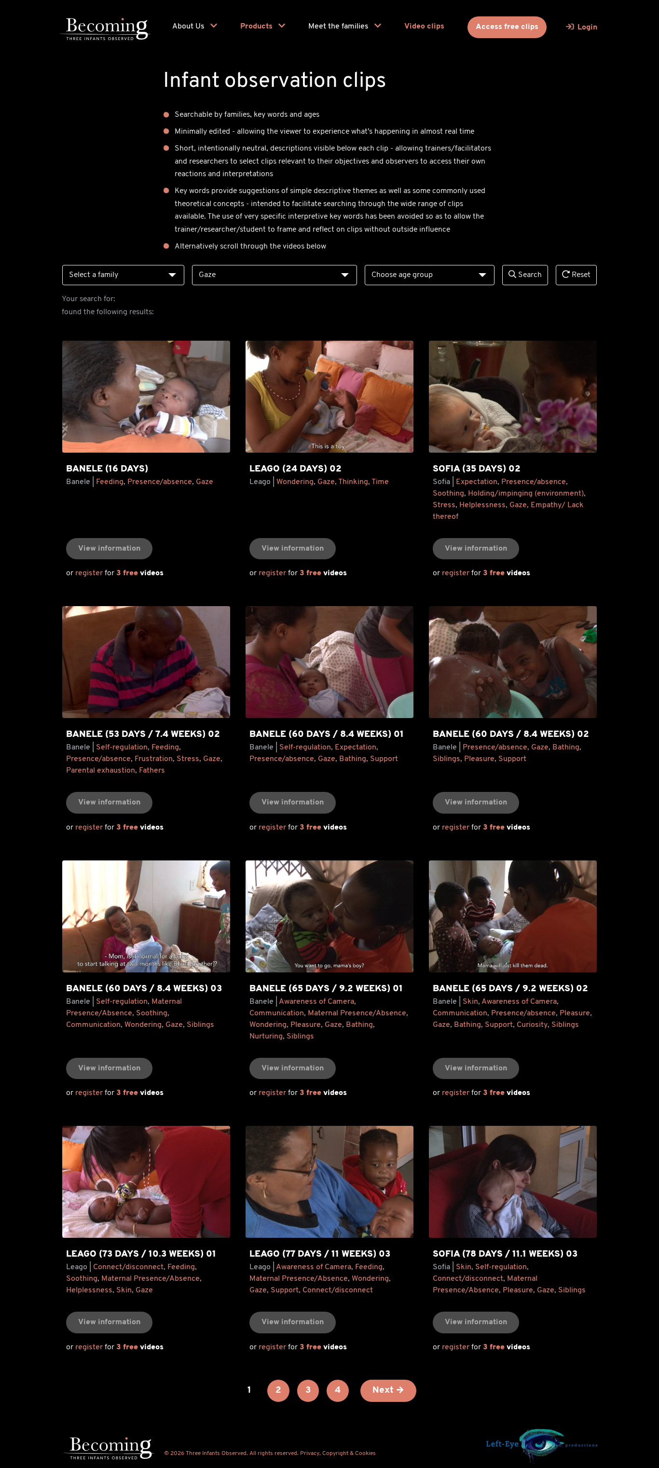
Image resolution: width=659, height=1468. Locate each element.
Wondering (295, 482)
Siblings (446, 759)
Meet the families (339, 26)
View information (109, 549)
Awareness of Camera (316, 1002)
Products (257, 26)
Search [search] (529, 275)
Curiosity (532, 1025)
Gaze (204, 482)
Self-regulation (122, 747)
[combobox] (123, 275)
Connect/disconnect (128, 1267)
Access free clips (507, 27)
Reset (580, 275)
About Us (189, 26)
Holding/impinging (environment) (526, 494)
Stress (444, 505)
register (89, 573)
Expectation (476, 482)
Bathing (352, 759)
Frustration (154, 759)
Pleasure (479, 759)
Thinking (353, 482)
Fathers (152, 771)
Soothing (448, 494)
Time (380, 482)
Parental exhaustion (100, 771)
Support (384, 759)
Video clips (424, 26)
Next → (388, 1390)
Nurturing (266, 1036)
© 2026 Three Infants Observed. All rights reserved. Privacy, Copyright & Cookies (270, 1453)
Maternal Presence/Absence (357, 1013)
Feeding (110, 482)
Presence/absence (159, 482)
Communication (93, 1025)
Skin (470, 1002)
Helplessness (482, 505)
